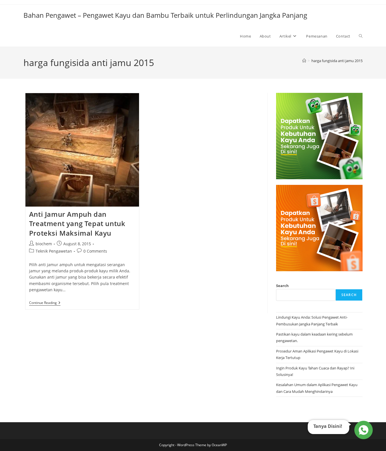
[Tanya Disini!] (362, 429)
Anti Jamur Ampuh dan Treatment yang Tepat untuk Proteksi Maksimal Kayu (77, 223)
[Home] (304, 60)
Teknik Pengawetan (54, 251)
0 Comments (95, 251)
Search (282, 285)
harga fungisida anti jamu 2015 (337, 60)
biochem (44, 243)
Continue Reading (44, 303)
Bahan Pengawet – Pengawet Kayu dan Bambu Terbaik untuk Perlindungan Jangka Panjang (165, 15)
